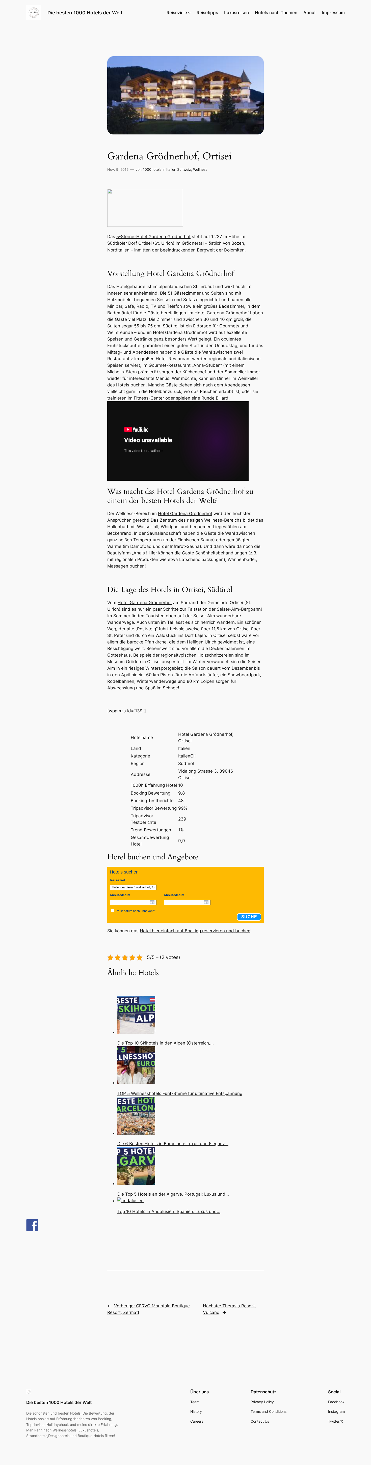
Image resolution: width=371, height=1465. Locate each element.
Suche (249, 917)
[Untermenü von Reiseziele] (189, 12)
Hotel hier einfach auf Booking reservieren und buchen (195, 930)
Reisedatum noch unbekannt (135, 911)
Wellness (200, 169)
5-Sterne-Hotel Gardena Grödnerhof (153, 236)
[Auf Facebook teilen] (32, 1225)
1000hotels (152, 169)
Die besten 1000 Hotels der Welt (84, 13)
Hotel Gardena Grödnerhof (185, 513)
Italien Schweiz (178, 169)
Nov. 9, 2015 (118, 169)
